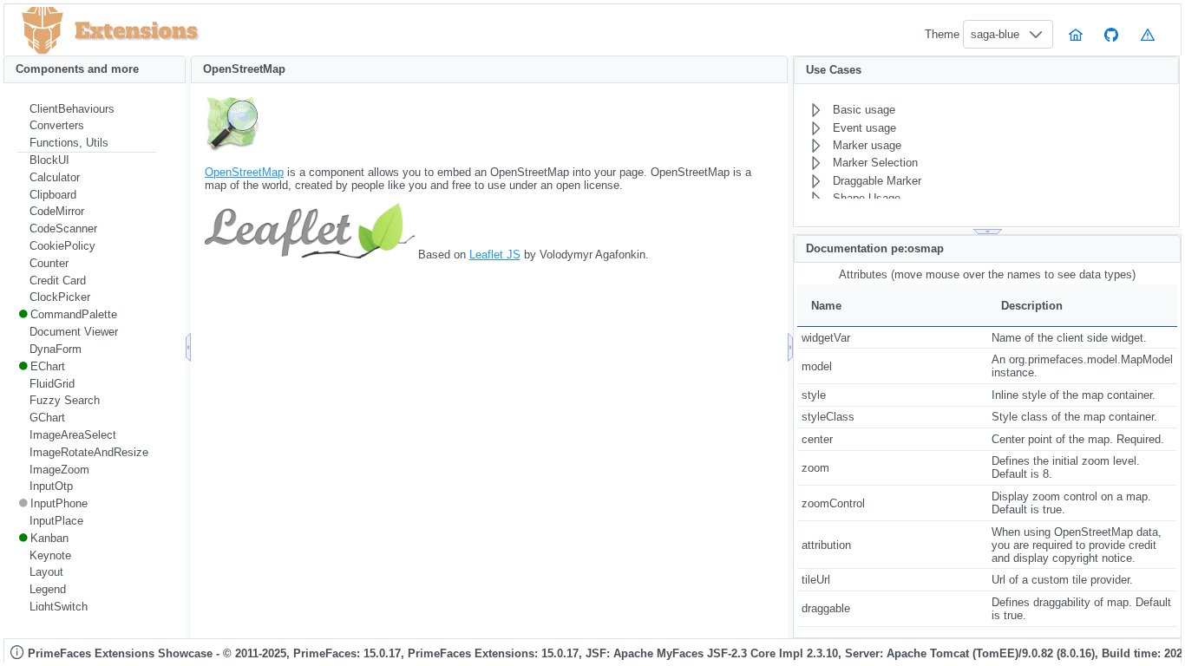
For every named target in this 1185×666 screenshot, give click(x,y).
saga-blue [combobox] (995, 34)
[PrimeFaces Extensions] (42, 31)
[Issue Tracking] (1147, 34)
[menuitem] (86, 109)
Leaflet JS (494, 254)
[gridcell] (892, 337)
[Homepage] (1075, 34)
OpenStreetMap (244, 172)
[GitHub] (1112, 34)
